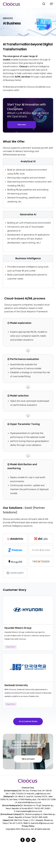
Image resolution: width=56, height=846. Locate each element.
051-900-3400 (41, 817)
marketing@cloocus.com (31, 811)
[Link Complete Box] (28, 623)
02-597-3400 (43, 808)
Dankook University (16, 685)
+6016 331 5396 (48, 799)
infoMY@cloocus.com (31, 802)
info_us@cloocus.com (40, 794)
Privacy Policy (28, 826)
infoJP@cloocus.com (44, 823)
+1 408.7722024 (16, 794)
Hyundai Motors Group (17, 628)
